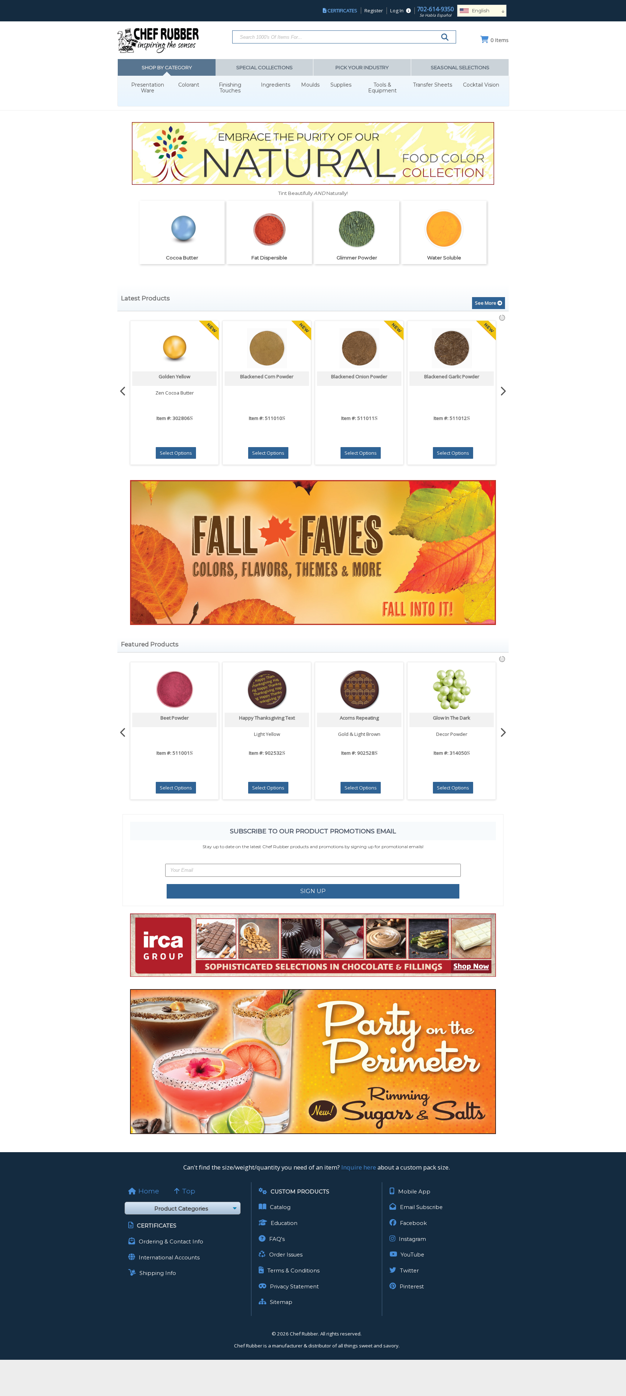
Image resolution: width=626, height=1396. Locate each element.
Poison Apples (451, 717)
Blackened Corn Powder (174, 376)
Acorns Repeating (267, 717)
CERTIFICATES (342, 10)
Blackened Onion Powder (267, 376)
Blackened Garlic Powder (359, 376)
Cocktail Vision (481, 85)
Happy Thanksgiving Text (175, 717)
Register (373, 10)
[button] (313, 292)
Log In (397, 10)
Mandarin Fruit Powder (452, 376)
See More (486, 303)
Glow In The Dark (359, 717)
